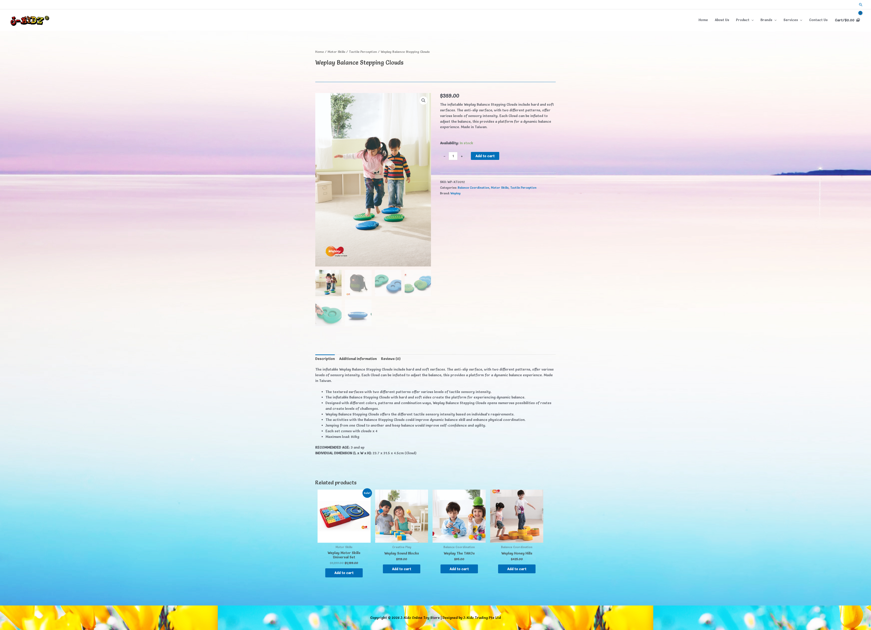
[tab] (325, 359)
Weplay (455, 193)
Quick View (344, 538)
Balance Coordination (473, 187)
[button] (861, 4)
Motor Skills (336, 52)
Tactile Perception (363, 52)
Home (319, 52)
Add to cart (485, 156)
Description (325, 359)
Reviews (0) (391, 359)
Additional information (358, 359)
